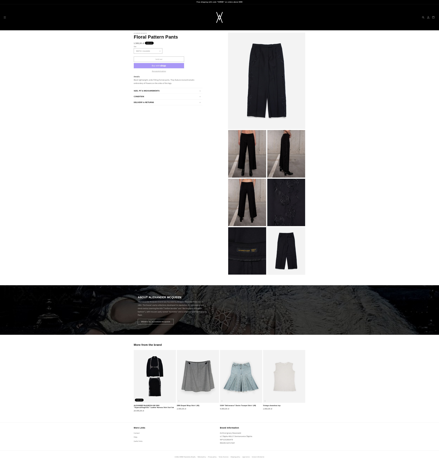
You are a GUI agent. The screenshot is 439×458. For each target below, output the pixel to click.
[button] (4, 17)
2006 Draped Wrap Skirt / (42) (188, 405)
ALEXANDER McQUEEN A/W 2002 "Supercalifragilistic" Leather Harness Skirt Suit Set (154, 406)
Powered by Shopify (189, 457)
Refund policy (202, 457)
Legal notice (246, 457)
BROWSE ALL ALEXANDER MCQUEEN (155, 322)
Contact (137, 433)
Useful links (138, 441)
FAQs (135, 437)
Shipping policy (235, 457)
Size (135, 46)
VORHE (181, 457)
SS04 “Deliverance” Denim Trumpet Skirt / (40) (238, 405)
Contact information (258, 457)
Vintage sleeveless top (271, 405)
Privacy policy (212, 457)
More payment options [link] (159, 71)
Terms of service (223, 457)
